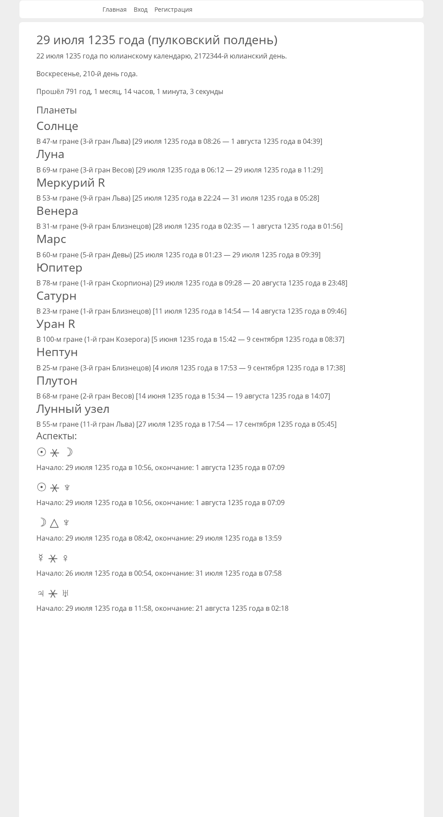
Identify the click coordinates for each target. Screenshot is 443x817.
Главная (115, 9)
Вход (141, 9)
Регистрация (173, 9)
